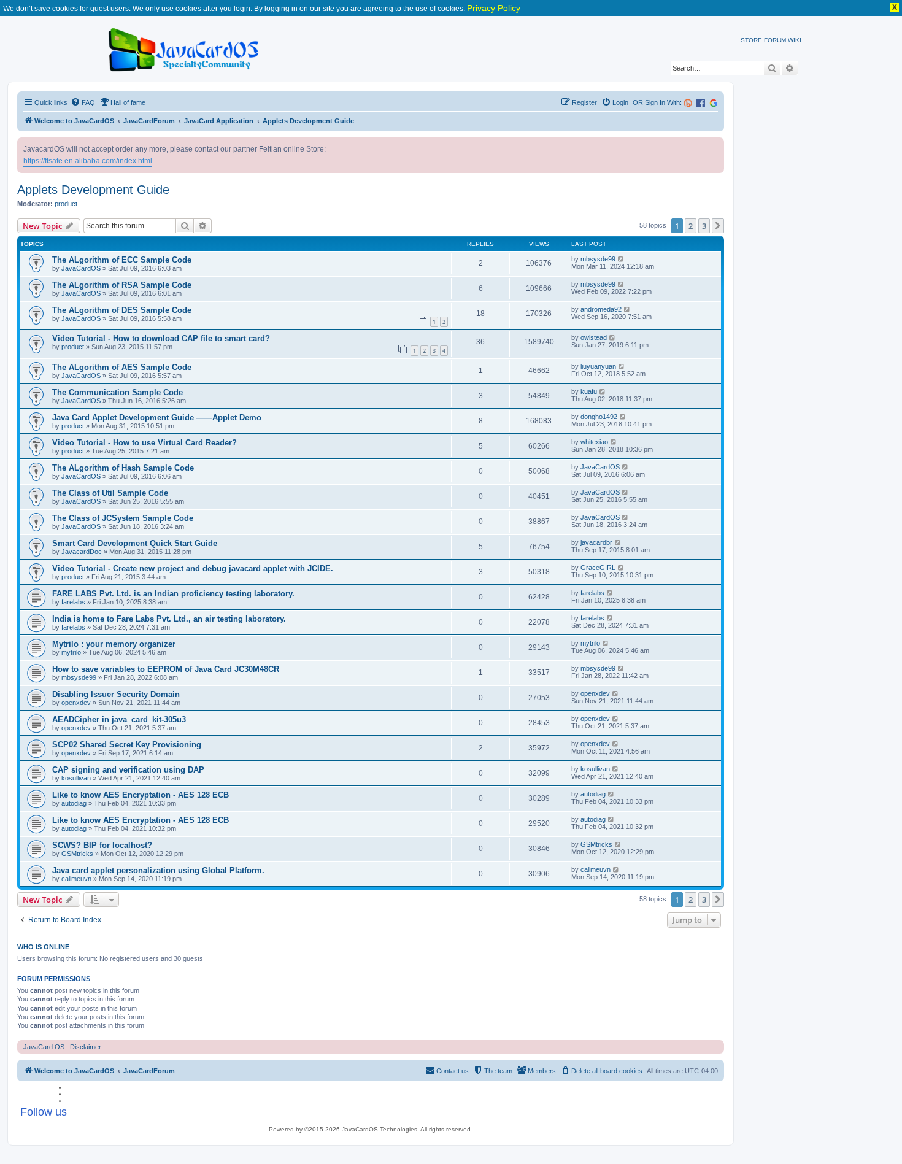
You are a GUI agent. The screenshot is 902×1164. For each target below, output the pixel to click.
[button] (718, 225)
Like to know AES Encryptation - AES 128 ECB (140, 795)
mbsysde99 (597, 259)
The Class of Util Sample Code (110, 493)
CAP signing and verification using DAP (128, 769)
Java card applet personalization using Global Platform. (158, 870)
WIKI (794, 40)
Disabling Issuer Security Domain (116, 694)
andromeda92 (601, 309)
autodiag (74, 803)
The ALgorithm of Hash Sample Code (123, 467)
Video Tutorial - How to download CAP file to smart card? (161, 338)
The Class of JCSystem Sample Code (122, 518)
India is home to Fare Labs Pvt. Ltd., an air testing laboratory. (169, 618)
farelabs (73, 602)
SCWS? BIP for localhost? (102, 845)
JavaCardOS (81, 268)
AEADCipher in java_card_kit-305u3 (119, 719)
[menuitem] (83, 102)
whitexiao (594, 441)
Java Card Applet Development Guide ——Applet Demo (156, 417)
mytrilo (71, 652)
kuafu (588, 391)
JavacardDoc (81, 551)
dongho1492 (598, 416)
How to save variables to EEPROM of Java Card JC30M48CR (165, 669)
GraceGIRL (597, 567)
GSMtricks (77, 853)
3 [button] (704, 225)
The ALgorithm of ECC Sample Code (121, 259)
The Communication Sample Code (117, 392)
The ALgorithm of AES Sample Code (121, 367)
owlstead (593, 337)
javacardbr (596, 542)
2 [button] (690, 225)
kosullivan (76, 778)
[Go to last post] (621, 259)
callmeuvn (76, 878)
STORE (751, 40)
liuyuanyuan (598, 366)
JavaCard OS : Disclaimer (62, 1046)
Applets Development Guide (93, 189)
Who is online (43, 946)
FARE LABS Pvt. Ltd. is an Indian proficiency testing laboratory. (173, 593)
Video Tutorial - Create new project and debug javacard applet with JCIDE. (192, 568)
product (66, 203)
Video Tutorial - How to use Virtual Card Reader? (144, 442)
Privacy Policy (493, 8)
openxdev (76, 702)
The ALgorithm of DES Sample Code (121, 310)
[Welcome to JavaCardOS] (184, 47)
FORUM (775, 40)
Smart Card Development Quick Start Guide (134, 543)
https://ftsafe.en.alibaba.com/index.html (87, 160)
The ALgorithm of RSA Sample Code (121, 285)
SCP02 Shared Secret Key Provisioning (126, 744)
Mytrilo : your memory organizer (113, 644)
